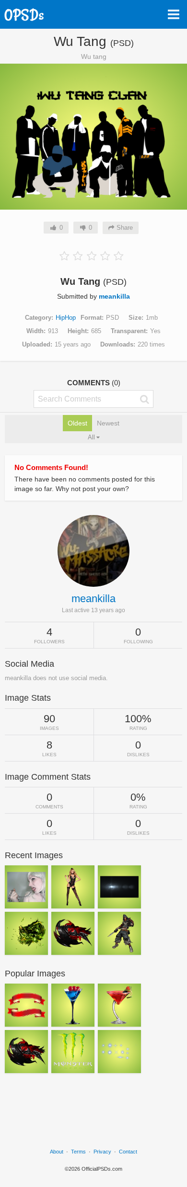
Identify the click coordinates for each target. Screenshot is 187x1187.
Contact (128, 1151)
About (56, 1151)
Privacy (102, 1151)
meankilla (114, 296)
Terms (78, 1151)
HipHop (66, 317)
